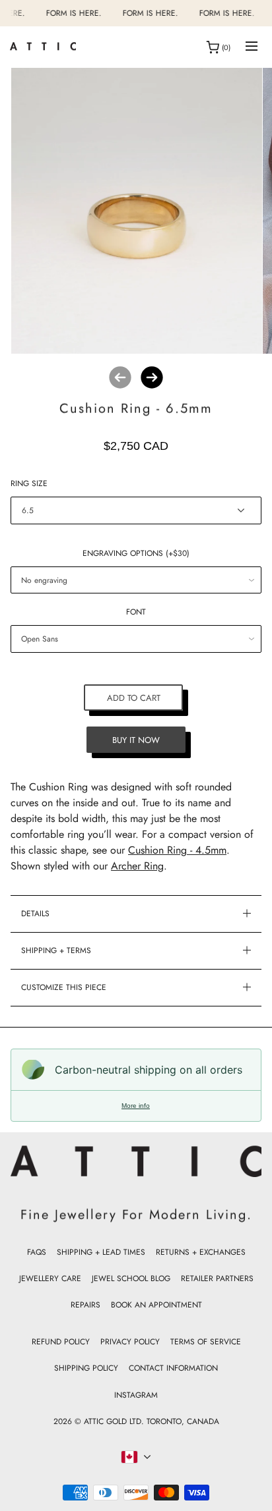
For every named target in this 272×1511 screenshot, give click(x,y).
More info (135, 1105)
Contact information (173, 1368)
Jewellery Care (50, 1278)
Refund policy (61, 1342)
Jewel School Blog (131, 1278)
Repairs (85, 1305)
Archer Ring (137, 865)
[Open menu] (251, 47)
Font (136, 612)
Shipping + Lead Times (101, 1252)
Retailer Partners (217, 1278)
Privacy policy (130, 1342)
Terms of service (205, 1342)
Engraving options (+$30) (136, 553)
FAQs (36, 1252)
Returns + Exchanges (201, 1252)
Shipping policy (86, 1368)
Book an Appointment (156, 1305)
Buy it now (136, 739)
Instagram (136, 1395)
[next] (152, 377)
